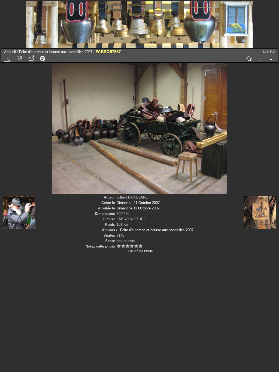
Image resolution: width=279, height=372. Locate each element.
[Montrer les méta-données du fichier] (31, 58)
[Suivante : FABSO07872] (272, 58)
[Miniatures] (249, 58)
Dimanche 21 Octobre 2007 (138, 203)
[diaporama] (19, 58)
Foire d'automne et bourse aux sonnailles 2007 (55, 52)
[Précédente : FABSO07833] (260, 58)
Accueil (10, 52)
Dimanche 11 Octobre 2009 (138, 208)
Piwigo (148, 250)
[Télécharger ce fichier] (42, 58)
